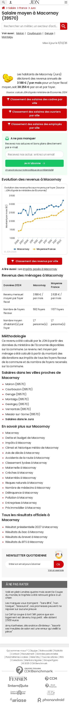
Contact (15, 654)
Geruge (49, 33)
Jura (33, 8)
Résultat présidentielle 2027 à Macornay (31, 527)
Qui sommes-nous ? (17, 651)
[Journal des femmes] (18, 679)
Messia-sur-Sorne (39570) (22, 414)
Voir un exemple (56, 570)
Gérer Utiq (35, 657)
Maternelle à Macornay (20, 467)
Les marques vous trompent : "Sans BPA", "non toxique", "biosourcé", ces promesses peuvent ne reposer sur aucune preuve (33, 606)
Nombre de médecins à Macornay (27, 487)
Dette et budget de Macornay (25, 437)
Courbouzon (34, 33)
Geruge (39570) (15, 394)
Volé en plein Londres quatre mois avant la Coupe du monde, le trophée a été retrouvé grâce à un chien (34, 595)
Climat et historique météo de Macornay (32, 447)
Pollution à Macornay (19, 497)
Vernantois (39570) (18, 409)
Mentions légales (33, 660)
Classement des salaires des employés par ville (36, 126)
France (23, 8)
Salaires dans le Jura (19, 419)
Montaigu (7, 37)
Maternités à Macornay (20, 477)
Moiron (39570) (15, 384)
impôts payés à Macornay (40, 269)
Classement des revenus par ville (37, 261)
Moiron (20, 33)
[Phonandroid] (50, 700)
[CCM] (50, 679)
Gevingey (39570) (17, 404)
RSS (62, 657)
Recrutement (27, 654)
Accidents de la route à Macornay (27, 457)
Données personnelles (47, 654)
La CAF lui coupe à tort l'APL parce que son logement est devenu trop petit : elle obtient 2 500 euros (31, 617)
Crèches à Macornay (19, 472)
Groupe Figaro (51, 660)
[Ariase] (18, 700)
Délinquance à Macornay (21, 492)
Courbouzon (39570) (19, 389)
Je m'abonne (32, 163)
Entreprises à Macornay (21, 502)
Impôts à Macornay (18, 442)
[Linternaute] (18, 686)
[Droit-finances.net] (50, 686)
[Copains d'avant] (18, 693)
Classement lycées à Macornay (26, 462)
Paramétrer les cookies (17, 657)
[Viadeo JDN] (50, 693)
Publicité (58, 651)
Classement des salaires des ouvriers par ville (36, 113)
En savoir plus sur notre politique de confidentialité (29, 170)
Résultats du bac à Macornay (24, 531)
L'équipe (34, 651)
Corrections (17, 660)
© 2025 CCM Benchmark (34, 663)
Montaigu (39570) (17, 399)
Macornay (12, 432)
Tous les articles (50, 657)
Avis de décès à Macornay (22, 452)
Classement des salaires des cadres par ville (36, 101)
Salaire (12, 8)
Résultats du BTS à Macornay (24, 541)
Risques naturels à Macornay (24, 482)
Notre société (46, 651)
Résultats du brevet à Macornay (26, 536)
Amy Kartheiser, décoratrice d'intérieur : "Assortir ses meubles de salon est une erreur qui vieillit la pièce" (33, 628)
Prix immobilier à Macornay (23, 507)
